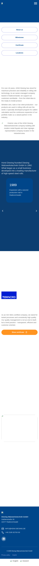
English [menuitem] (15, 561)
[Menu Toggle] (36, 3)
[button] (2, 211)
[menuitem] (14, 561)
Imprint (14, 555)
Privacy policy (5, 555)
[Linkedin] (3, 539)
